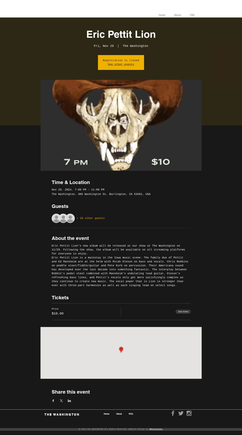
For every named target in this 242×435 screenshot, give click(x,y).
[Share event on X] (61, 400)
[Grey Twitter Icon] (180, 413)
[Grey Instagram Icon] (189, 413)
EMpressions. (156, 429)
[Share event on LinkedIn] (69, 400)
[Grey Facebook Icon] (172, 413)
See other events (121, 64)
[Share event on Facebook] (53, 400)
